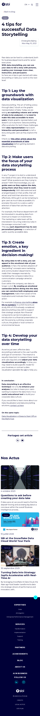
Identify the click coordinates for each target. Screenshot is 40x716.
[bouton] (35, 597)
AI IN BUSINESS (20, 673)
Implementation (20, 632)
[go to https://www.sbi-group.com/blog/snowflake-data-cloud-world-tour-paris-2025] (20, 527)
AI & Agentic (20, 613)
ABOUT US (20, 667)
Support (20, 636)
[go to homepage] (20, 691)
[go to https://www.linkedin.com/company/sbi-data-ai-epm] (16, 682)
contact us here (17, 406)
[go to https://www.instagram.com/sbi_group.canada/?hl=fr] (23, 682)
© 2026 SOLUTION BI (20, 696)
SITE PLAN (20, 708)
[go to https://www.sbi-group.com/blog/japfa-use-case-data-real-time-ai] (20, 568)
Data (20, 609)
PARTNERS (20, 647)
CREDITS (20, 700)
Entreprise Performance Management (20, 617)
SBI (25, 370)
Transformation (20, 629)
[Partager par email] (22, 440)
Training (20, 640)
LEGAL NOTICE (20, 704)
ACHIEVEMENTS (20, 654)
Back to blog (9, 12)
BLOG (20, 660)
